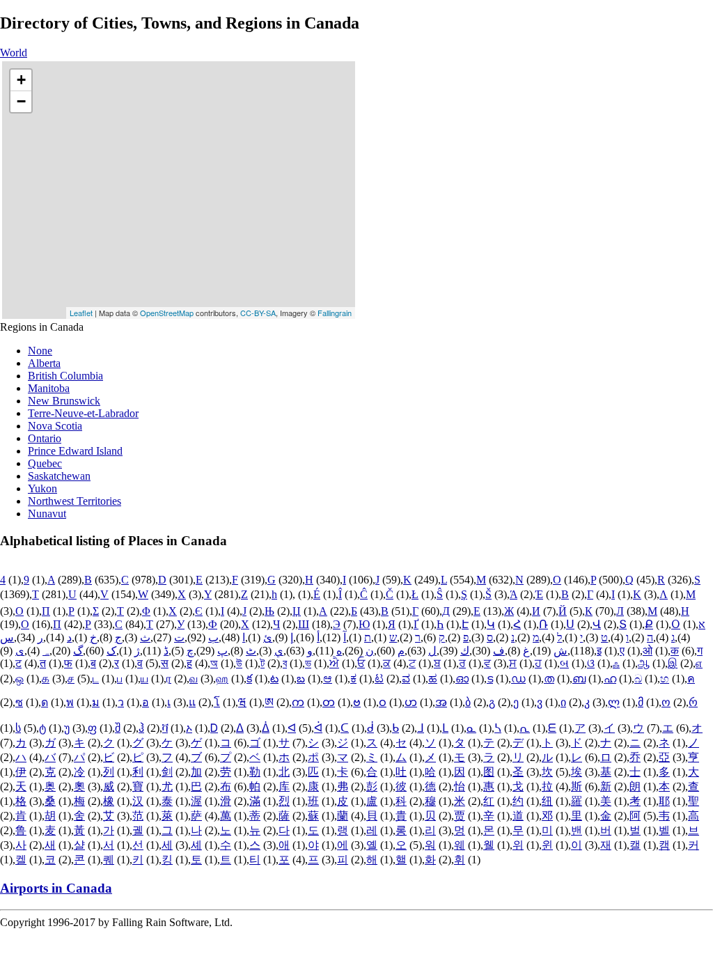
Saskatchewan (59, 476)
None (40, 351)
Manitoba (49, 388)
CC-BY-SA (258, 312)
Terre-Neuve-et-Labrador (83, 413)
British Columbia (65, 376)
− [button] (21, 101)
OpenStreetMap (167, 312)
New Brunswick (64, 401)
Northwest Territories (74, 501)
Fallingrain (335, 312)
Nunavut (47, 513)
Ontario (44, 438)
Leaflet (81, 312)
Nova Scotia (55, 426)
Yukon (42, 488)
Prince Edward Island (75, 451)
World (13, 52)
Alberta (44, 363)
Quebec (45, 463)
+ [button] (21, 79)
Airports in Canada (56, 888)
